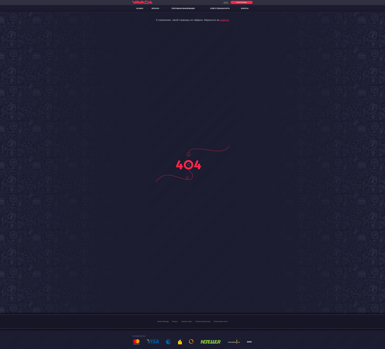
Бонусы (244, 8)
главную (224, 20)
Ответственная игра (220, 8)
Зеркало (155, 8)
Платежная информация (183, 8)
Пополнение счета (221, 321)
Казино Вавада (163, 321)
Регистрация (242, 2)
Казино (139, 8)
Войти (226, 2)
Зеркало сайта (186, 321)
